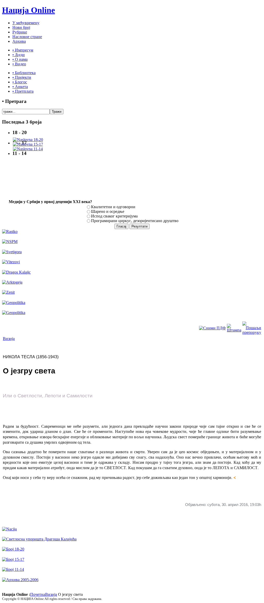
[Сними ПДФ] (212, 328)
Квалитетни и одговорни (113, 207)
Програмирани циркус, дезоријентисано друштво (134, 221)
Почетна (37, 594)
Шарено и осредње (107, 211)
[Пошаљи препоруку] (251, 332)
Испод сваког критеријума (114, 216)
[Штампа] (234, 330)
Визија (9, 338)
